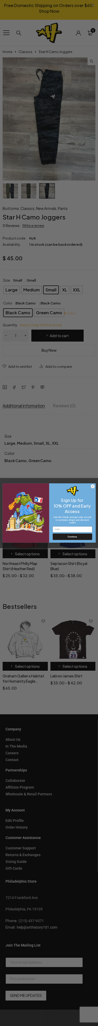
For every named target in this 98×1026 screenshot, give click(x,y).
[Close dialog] (92, 486)
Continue (72, 537)
